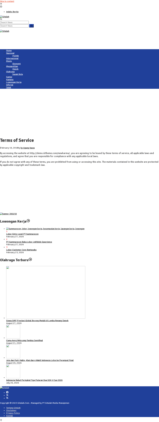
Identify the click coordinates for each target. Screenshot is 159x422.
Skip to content (7, 1)
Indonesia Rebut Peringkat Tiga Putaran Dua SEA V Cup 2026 (34, 380)
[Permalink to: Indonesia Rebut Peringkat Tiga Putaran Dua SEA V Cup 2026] (13, 377)
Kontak (9, 415)
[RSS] (7, 398)
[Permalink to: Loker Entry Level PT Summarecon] (45, 228)
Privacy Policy (13, 413)
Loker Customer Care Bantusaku (21, 249)
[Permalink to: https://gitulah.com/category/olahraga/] (30, 260)
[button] (31, 25)
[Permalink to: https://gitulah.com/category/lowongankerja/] (28, 221)
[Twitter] (7, 395)
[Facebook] (7, 392)
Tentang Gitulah (13, 407)
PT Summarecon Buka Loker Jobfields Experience (29, 242)
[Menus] (1, 4)
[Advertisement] (56, 39)
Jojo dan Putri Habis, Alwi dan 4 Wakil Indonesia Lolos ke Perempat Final (40, 360)
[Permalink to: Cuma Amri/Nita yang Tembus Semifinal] (13, 337)
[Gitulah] (4, 16)
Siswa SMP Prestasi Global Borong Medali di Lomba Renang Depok (37, 320)
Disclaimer (11, 410)
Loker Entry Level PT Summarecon (22, 234)
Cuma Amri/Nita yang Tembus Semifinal (24, 340)
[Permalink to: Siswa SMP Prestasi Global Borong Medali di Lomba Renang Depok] (45, 318)
